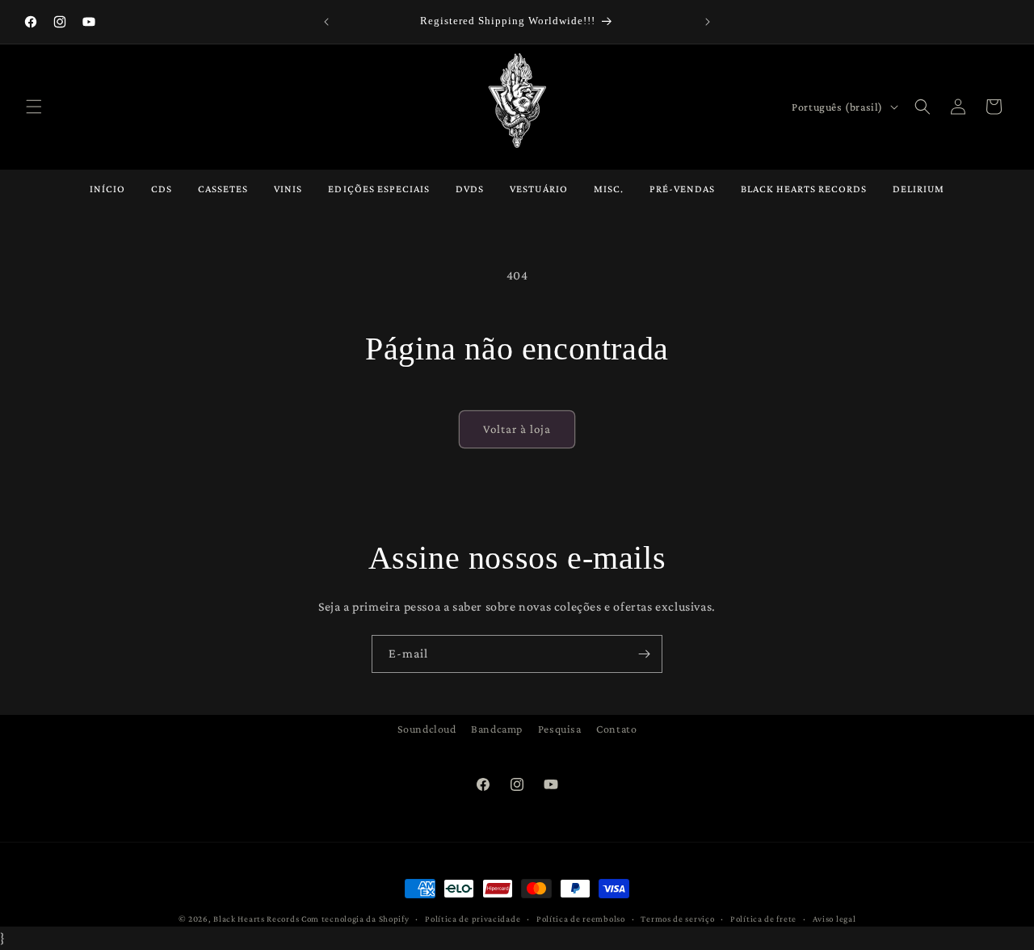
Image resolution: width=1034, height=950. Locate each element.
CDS (161, 189)
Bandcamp (497, 728)
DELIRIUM (918, 189)
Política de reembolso (580, 918)
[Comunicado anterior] (326, 21)
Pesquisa (560, 728)
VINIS (288, 189)
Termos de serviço (677, 918)
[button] (34, 106)
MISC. (609, 189)
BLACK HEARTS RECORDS (804, 189)
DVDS (470, 189)
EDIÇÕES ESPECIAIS (379, 189)
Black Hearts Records (256, 918)
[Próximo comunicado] (707, 21)
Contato (616, 728)
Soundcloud (426, 728)
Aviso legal (834, 918)
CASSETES (223, 189)
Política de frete (763, 918)
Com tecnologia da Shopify (355, 918)
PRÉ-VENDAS (682, 189)
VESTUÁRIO (538, 189)
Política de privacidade (472, 918)
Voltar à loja (517, 428)
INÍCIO (107, 189)
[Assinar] (644, 654)
